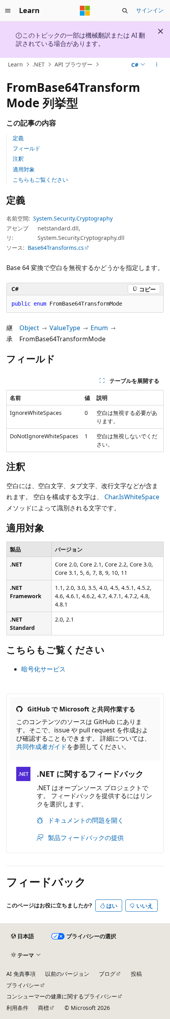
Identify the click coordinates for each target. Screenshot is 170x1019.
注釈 (18, 158)
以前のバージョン (67, 973)
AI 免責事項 (21, 973)
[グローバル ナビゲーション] (8, 11)
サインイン (150, 10)
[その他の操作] (157, 64)
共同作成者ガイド (41, 746)
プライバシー (23, 985)
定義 (18, 138)
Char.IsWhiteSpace (131, 496)
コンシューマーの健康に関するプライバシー (61, 996)
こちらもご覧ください (40, 179)
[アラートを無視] (160, 31)
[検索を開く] (125, 11)
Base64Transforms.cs (56, 247)
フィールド (26, 148)
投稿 (136, 973)
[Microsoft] (85, 11)
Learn (15, 64)
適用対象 (24, 169)
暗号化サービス (43, 669)
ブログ (107, 973)
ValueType (64, 327)
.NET (38, 64)
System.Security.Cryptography (73, 218)
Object (29, 327)
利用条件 (17, 1007)
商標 (43, 1007)
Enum (99, 327)
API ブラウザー (74, 64)
